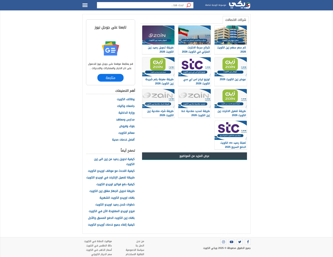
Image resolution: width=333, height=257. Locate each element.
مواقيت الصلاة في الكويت (98, 241)
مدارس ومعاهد (125, 119)
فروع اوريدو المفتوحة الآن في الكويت (112, 211)
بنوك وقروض (127, 126)
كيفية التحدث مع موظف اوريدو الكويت (111, 171)
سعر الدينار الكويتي (101, 254)
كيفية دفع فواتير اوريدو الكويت (115, 184)
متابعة (110, 77)
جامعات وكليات (126, 106)
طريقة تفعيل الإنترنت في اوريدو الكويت (110, 177)
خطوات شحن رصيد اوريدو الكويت (115, 204)
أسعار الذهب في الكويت (99, 250)
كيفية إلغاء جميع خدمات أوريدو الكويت (111, 224)
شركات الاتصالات (235, 20)
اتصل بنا (140, 245)
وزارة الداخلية (126, 112)
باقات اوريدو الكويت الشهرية (117, 197)
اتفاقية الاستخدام (135, 254)
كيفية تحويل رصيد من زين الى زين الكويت (114, 162)
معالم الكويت (126, 133)
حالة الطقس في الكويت (99, 245)
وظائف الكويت (126, 99)
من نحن (140, 241)
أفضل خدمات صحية (123, 139)
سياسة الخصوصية (135, 250)
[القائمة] (85, 5)
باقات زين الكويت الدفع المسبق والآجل (111, 218)
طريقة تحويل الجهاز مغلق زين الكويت (112, 191)
